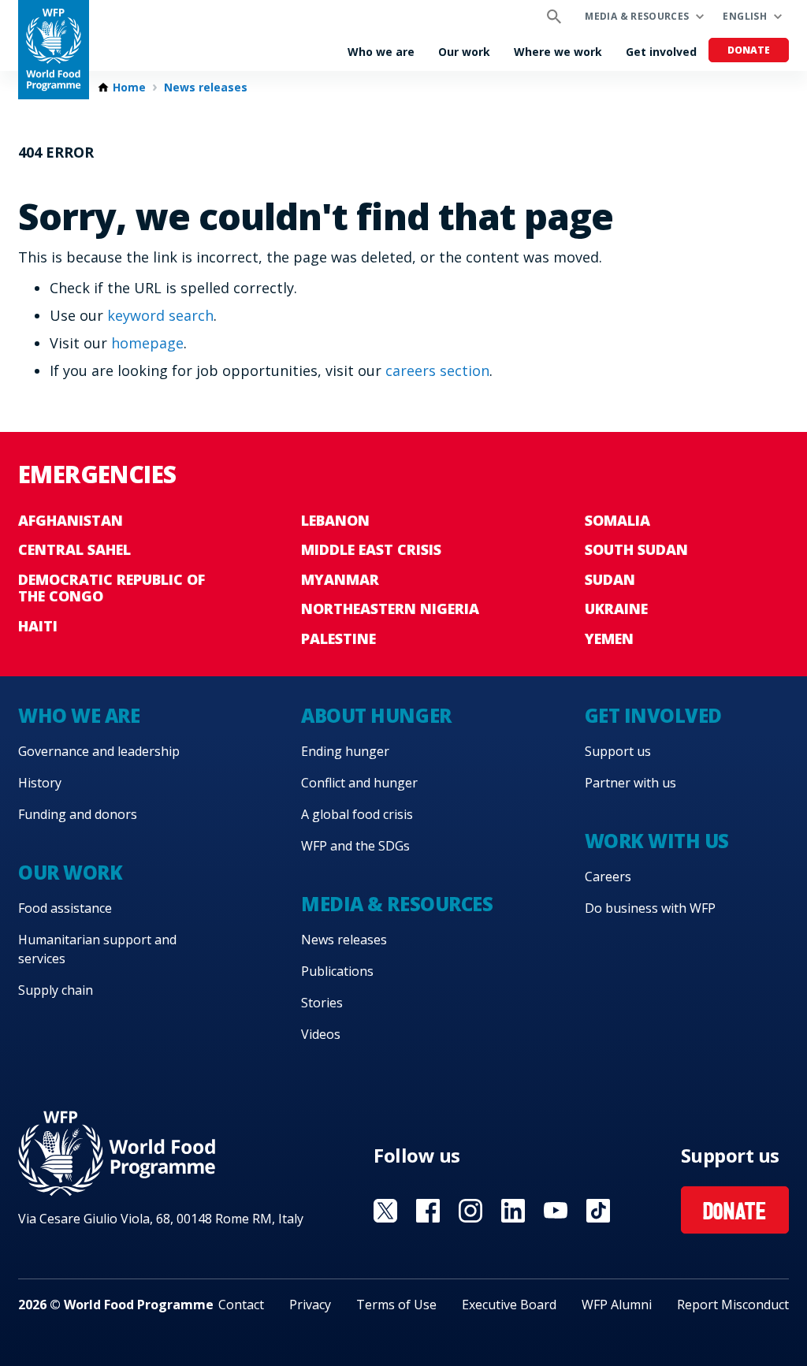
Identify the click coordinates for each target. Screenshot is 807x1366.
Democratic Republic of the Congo (111, 588)
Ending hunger (345, 751)
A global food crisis (357, 814)
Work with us (657, 841)
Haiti (38, 625)
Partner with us (630, 782)
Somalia (617, 520)
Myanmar (340, 579)
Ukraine (616, 608)
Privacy (310, 1304)
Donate (748, 50)
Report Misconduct (733, 1304)
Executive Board (509, 1304)
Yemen (609, 638)
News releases (205, 87)
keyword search (160, 315)
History (39, 782)
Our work (464, 51)
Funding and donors (77, 814)
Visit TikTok (598, 1211)
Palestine (338, 638)
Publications (337, 971)
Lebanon (335, 520)
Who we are (381, 51)
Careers (608, 876)
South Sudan (636, 549)
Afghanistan (70, 520)
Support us (618, 751)
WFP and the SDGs (355, 845)
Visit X (385, 1211)
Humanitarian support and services (97, 949)
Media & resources (637, 16)
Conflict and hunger (359, 782)
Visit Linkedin (513, 1211)
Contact (241, 1304)
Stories (322, 1002)
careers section (437, 370)
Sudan (610, 579)
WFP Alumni (617, 1304)
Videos (320, 1034)
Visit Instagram (470, 1211)
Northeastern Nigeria (390, 608)
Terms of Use (396, 1304)
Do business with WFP (650, 908)
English (745, 16)
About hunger (376, 715)
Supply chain (55, 990)
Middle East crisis (371, 549)
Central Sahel (74, 549)
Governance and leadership (99, 751)
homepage (147, 342)
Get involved (661, 51)
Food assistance (65, 908)
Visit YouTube (555, 1211)
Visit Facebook (428, 1211)
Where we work (558, 51)
